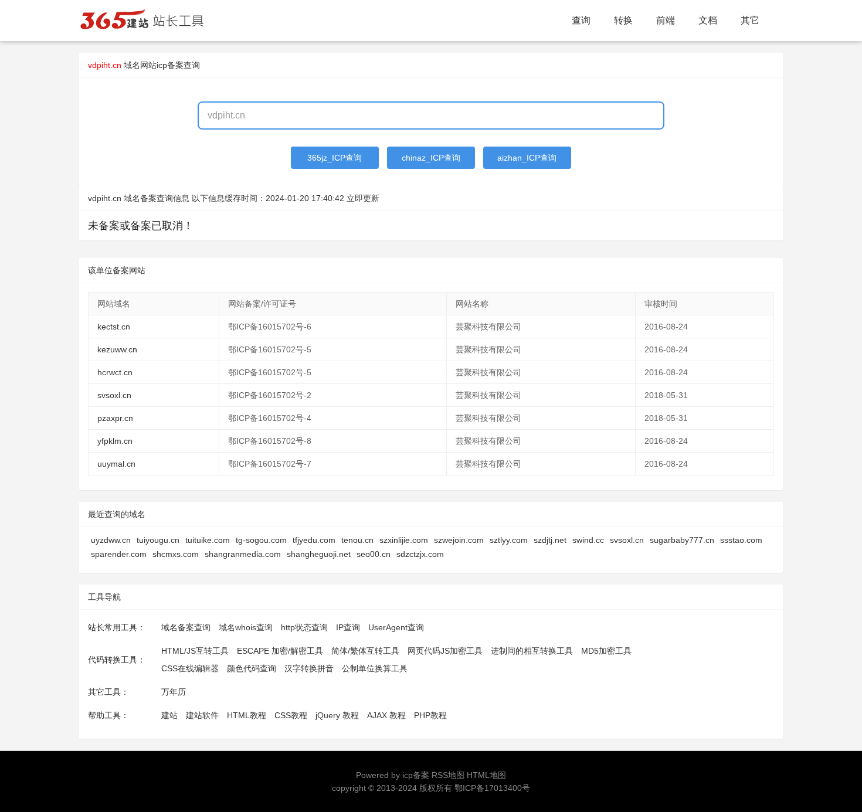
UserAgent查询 (396, 627)
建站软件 (202, 715)
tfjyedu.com (314, 540)
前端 (665, 20)
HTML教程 (246, 715)
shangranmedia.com (243, 554)
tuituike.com (207, 540)
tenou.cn (357, 540)
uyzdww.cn (111, 540)
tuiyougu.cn (158, 540)
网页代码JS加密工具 (445, 650)
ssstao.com (741, 540)
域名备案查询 (186, 627)
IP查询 (348, 627)
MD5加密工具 (606, 650)
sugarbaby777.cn (682, 540)
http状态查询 (304, 627)
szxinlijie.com (403, 540)
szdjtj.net (550, 540)
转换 (623, 20)
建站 (169, 715)
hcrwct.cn (115, 372)
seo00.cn (374, 554)
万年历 (173, 692)
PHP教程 (430, 715)
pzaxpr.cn (115, 418)
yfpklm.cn (115, 441)
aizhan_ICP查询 (526, 157)
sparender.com (119, 554)
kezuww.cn (117, 349)
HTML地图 (486, 775)
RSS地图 (448, 775)
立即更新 (363, 198)
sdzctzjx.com (420, 554)
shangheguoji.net (319, 554)
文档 (707, 20)
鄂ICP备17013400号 (492, 788)
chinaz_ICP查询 (431, 157)
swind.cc (588, 540)
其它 (750, 20)
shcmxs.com (175, 554)
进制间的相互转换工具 (532, 650)
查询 (581, 20)
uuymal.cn (116, 463)
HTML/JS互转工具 (195, 650)
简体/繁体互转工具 (365, 650)
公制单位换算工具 (375, 668)
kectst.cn (113, 326)
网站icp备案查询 (170, 65)
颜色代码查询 (251, 668)
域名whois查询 (246, 627)
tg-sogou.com (261, 540)
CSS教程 (290, 715)
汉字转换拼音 (309, 668)
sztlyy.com (509, 540)
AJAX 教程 (386, 715)
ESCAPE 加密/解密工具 (280, 650)
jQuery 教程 (337, 715)
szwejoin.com (459, 540)
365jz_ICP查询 (334, 157)
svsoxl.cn (114, 395)
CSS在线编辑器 (190, 668)
